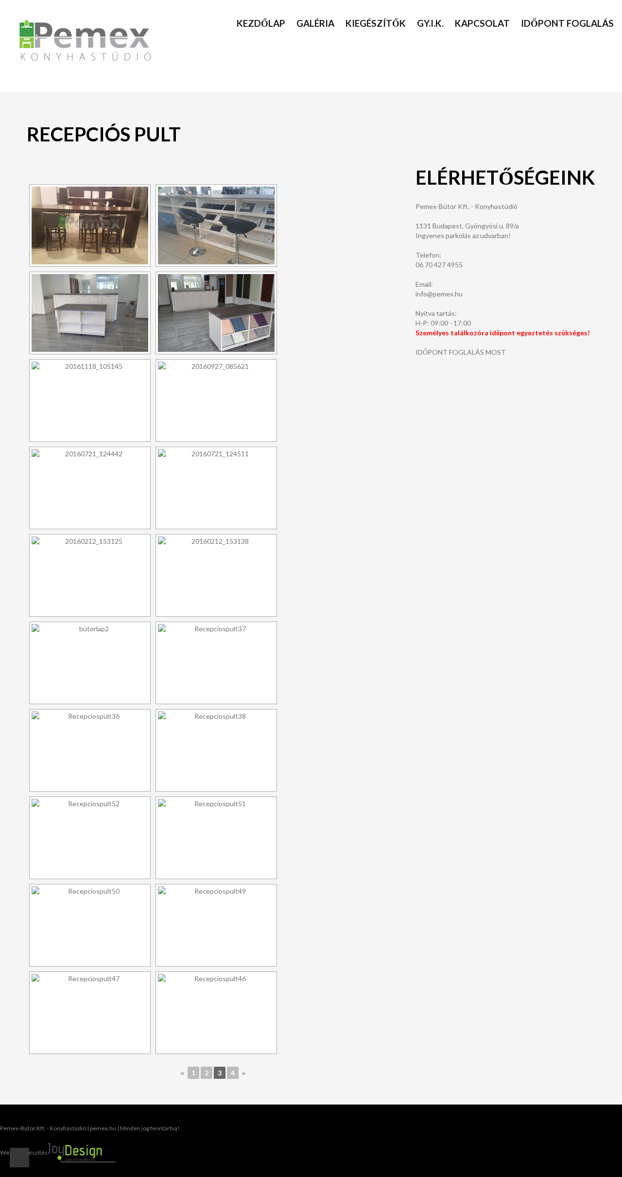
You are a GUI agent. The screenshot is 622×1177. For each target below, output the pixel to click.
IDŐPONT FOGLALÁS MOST (460, 352)
